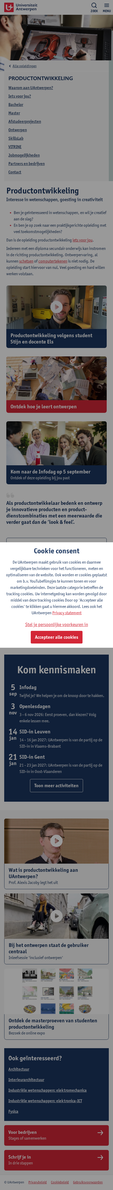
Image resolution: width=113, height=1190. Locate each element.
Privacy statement (66, 612)
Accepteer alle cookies (56, 637)
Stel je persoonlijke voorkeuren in (56, 624)
